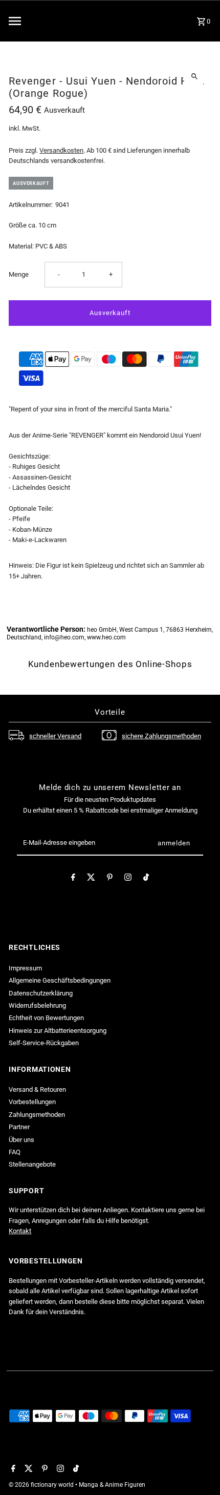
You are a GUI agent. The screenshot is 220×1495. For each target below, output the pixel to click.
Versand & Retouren (37, 1089)
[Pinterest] (110, 879)
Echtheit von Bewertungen (46, 1018)
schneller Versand (55, 736)
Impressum (25, 968)
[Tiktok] (146, 879)
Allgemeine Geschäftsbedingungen (60, 980)
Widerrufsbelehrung (37, 1005)
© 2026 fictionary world (42, 1484)
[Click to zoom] (194, 76)
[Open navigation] (41, 21)
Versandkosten (61, 150)
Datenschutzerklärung (41, 993)
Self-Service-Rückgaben (44, 1043)
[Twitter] (91, 879)
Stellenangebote (32, 1164)
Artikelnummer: (31, 205)
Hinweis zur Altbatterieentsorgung (57, 1030)
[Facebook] (73, 879)
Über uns (21, 1140)
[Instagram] (127, 879)
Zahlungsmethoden (37, 1114)
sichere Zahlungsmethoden (161, 736)
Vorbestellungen (32, 1102)
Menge (19, 274)
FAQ (14, 1152)
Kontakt (20, 1231)
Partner (19, 1127)
